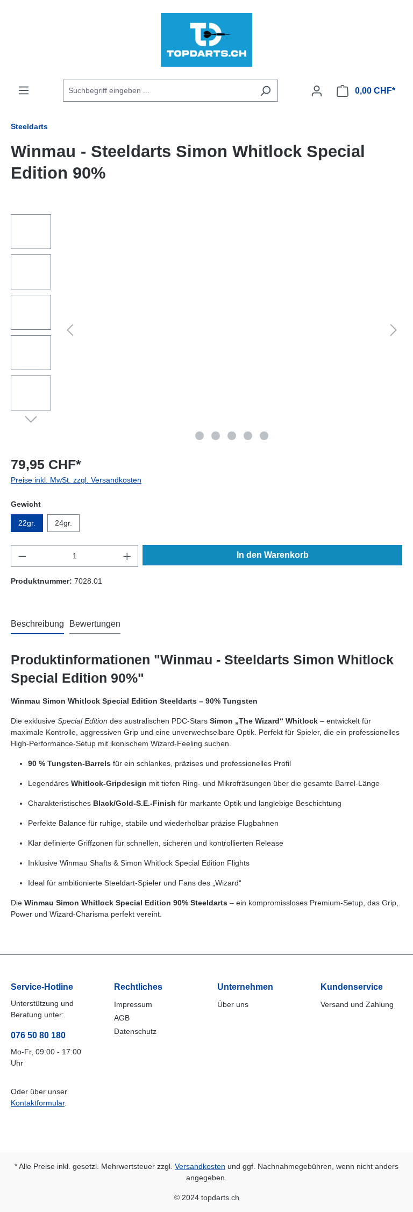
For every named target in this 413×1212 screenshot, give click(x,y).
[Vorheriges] (70, 330)
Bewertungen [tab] (94, 623)
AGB (122, 1017)
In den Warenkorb (273, 554)
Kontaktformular (38, 1102)
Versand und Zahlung (357, 1004)
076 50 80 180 (38, 1035)
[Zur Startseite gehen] (206, 40)
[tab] (37, 624)
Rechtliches (138, 986)
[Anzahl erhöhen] (127, 556)
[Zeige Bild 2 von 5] (215, 435)
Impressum (133, 1004)
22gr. (26, 523)
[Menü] (24, 90)
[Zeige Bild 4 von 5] (248, 435)
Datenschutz (135, 1031)
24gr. (63, 523)
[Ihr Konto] (317, 91)
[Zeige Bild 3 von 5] (231, 435)
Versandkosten (200, 1166)
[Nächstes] (394, 330)
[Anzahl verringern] (22, 556)
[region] (206, 329)
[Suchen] (265, 91)
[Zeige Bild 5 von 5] (264, 435)
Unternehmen (245, 986)
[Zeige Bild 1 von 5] (199, 435)
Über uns (232, 1004)
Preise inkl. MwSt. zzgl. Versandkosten (76, 480)
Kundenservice (352, 986)
